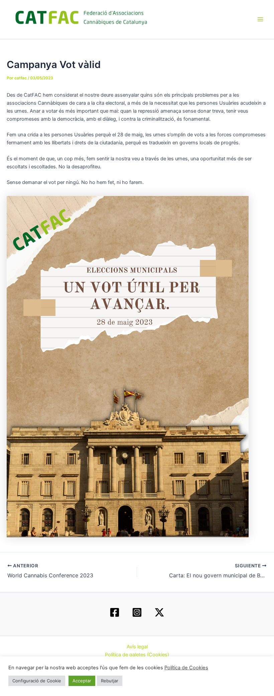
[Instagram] (137, 612)
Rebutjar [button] (109, 680)
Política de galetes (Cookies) (137, 655)
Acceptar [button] (82, 680)
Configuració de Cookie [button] (36, 680)
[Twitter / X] (159, 612)
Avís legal (137, 647)
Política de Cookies (186, 668)
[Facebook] (115, 612)
